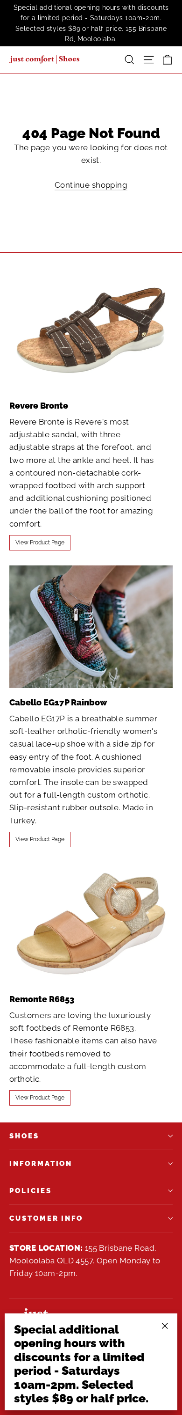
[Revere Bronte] (91, 330)
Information (40, 1163)
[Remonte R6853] (91, 923)
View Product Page (39, 542)
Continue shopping (91, 185)
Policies (30, 1191)
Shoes (24, 1136)
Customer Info (46, 1218)
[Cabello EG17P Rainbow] (91, 627)
